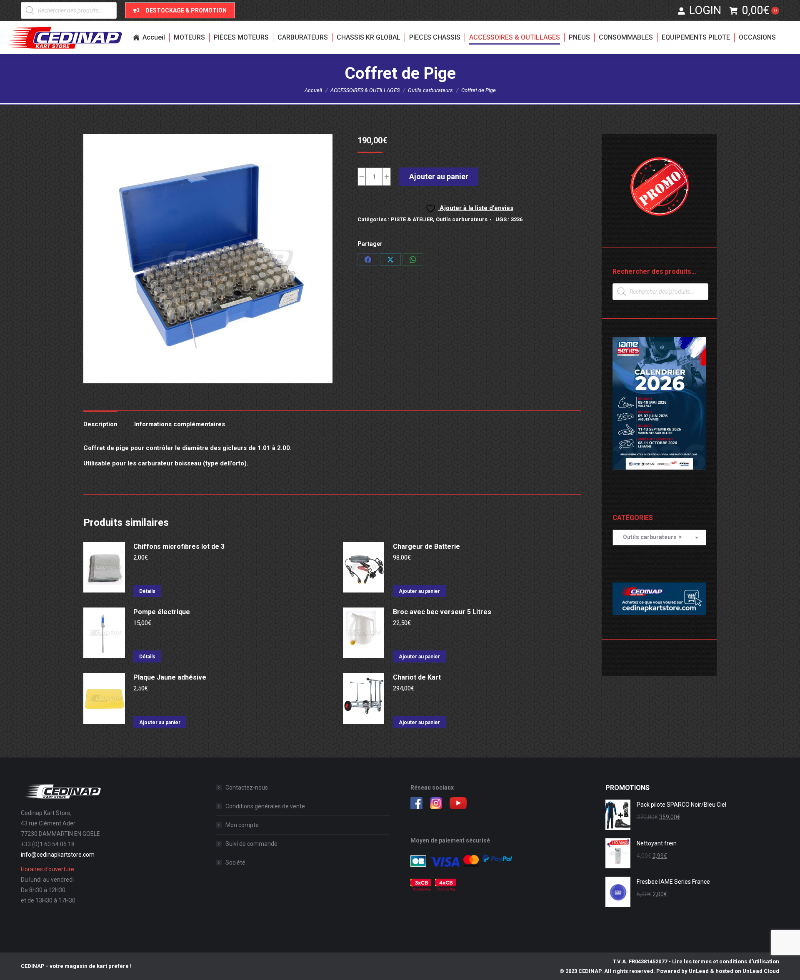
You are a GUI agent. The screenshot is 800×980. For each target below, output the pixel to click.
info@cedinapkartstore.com (58, 854)
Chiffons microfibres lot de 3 (179, 546)
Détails (147, 591)
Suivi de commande (251, 843)
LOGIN (705, 10)
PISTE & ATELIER (412, 219)
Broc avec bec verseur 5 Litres (442, 612)
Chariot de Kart (417, 677)
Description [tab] (100, 424)
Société (235, 862)
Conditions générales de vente (265, 806)
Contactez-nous (246, 787)
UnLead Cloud (760, 971)
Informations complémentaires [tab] (179, 424)
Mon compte (242, 825)
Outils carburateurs (462, 219)
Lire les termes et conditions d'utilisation (725, 961)
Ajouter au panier (438, 176)
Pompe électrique (161, 612)
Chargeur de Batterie (426, 546)
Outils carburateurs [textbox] (650, 537)
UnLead (699, 971)
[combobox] (659, 537)
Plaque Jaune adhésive (169, 677)
